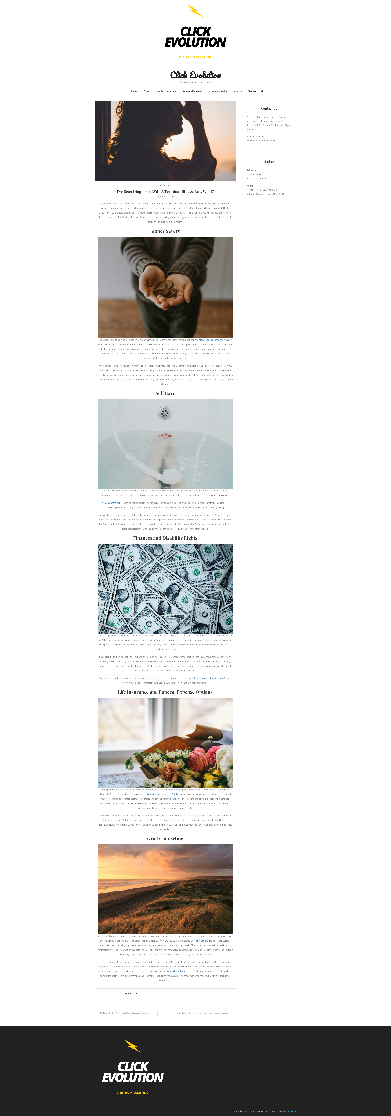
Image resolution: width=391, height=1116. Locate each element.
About (147, 91)
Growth (238, 91)
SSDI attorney (152, 666)
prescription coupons (209, 340)
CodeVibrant (290, 1111)
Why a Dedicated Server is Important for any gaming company (201, 1013)
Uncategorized (164, 186)
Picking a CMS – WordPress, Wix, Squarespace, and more (127, 1013)
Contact (252, 91)
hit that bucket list (181, 971)
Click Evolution (195, 75)
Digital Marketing (166, 91)
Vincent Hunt (132, 993)
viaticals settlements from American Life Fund (154, 794)
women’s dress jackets (113, 503)
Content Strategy (192, 91)
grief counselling (204, 941)
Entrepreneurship (217, 91)
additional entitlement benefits (212, 678)
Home (134, 91)
